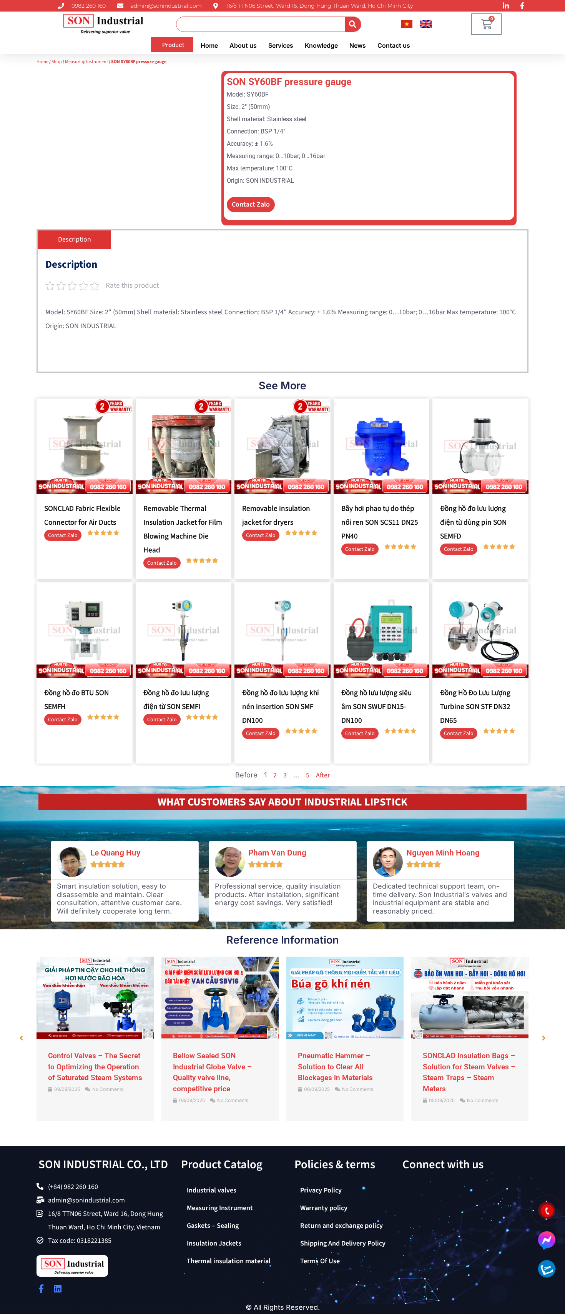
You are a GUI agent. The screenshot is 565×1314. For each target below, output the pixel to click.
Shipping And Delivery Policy (343, 1243)
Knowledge (321, 45)
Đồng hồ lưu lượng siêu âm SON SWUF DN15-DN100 (376, 706)
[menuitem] (406, 24)
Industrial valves (211, 1190)
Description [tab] (74, 239)
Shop (57, 61)
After (323, 775)
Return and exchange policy (341, 1226)
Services (280, 45)
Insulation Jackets (214, 1243)
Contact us (393, 45)
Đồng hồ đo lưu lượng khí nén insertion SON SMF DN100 (280, 706)
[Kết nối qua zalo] (546, 1268)
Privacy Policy (321, 1190)
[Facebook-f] (41, 1288)
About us (243, 45)
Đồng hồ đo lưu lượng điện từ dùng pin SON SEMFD (473, 522)
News (357, 45)
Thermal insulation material (229, 1261)
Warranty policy (323, 1208)
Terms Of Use (320, 1261)
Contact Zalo (251, 204)
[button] (21, 1038)
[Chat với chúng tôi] (546, 1240)
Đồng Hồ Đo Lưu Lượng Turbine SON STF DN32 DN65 (475, 706)
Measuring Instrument (86, 61)
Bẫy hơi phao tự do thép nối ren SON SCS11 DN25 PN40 (379, 522)
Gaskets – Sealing (213, 1226)
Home (209, 45)
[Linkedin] (57, 1288)
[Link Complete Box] (95, 1039)
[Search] (353, 24)
